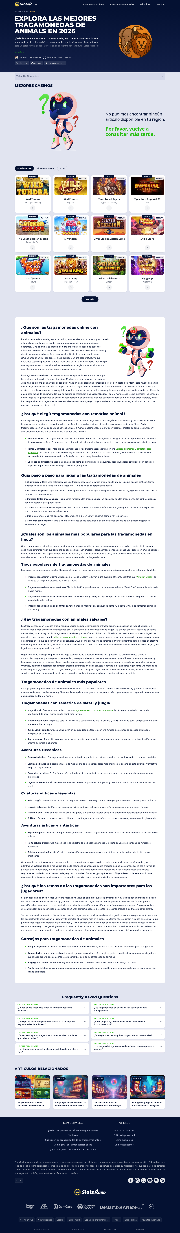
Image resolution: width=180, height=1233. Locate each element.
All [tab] (64, 168)
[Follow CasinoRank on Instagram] (137, 1180)
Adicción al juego (110, 1229)
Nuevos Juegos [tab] (47, 168)
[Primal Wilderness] (109, 273)
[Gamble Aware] (122, 1206)
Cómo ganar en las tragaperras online (73, 1144)
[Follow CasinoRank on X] (143, 1180)
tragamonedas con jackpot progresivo (93, 710)
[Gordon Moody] (86, 1206)
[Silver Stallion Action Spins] (109, 234)
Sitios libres (145, 4)
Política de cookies (77, 1229)
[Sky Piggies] (71, 234)
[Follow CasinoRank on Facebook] (130, 1180)
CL (17, 1180)
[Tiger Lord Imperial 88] (147, 194)
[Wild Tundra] (33, 194)
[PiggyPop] (147, 273)
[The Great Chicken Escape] (33, 234)
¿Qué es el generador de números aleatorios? (73, 1149)
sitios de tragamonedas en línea (70, 637)
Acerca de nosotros (124, 1130)
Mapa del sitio (141, 1229)
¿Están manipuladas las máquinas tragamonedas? (73, 1130)
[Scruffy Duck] (33, 273)
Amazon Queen (144, 577)
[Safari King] (71, 273)
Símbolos (73, 1135)
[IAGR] (30, 1206)
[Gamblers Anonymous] (44, 1206)
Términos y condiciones (42, 1229)
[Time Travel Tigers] (109, 194)
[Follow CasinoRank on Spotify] (156, 1180)
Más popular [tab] (26, 168)
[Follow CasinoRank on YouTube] (150, 1180)
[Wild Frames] (71, 194)
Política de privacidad (124, 1135)
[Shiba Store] (147, 234)
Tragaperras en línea (93, 4)
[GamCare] (63, 1206)
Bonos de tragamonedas (121, 4)
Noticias (161, 4)
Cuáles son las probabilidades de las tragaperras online (73, 1139)
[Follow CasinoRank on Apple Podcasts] (162, 1180)
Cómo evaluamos (124, 1139)
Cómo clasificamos (124, 1144)
